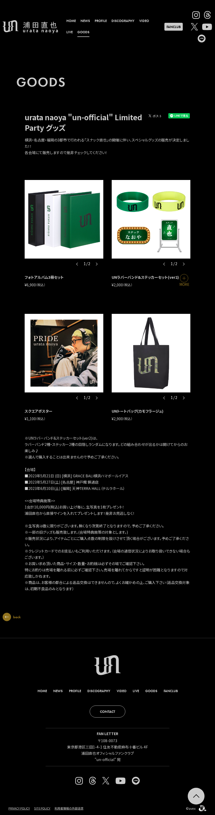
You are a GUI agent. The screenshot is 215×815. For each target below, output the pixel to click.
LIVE (69, 32)
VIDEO (144, 21)
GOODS (83, 32)
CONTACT (107, 711)
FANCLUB (173, 27)
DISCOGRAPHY (123, 21)
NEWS (85, 21)
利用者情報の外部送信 (69, 808)
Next (96, 264)
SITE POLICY (42, 808)
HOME (71, 21)
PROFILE (101, 21)
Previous (77, 264)
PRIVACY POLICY (19, 808)
